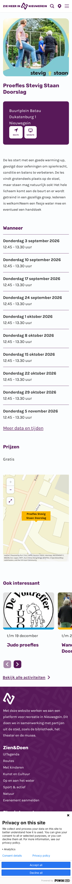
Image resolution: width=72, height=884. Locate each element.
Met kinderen (13, 767)
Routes (8, 761)
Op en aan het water (18, 780)
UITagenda (11, 754)
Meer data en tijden (23, 428)
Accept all (36, 865)
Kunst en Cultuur (16, 774)
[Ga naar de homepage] (25, 6)
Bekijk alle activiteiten (24, 677)
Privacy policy (41, 855)
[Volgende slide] (17, 664)
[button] (36, 518)
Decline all (36, 872)
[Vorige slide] (7, 664)
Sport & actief (14, 787)
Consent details (12, 855)
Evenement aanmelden (21, 800)
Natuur (8, 794)
